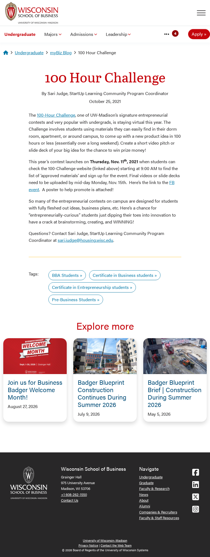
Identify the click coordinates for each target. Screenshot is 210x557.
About (143, 500)
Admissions (81, 34)
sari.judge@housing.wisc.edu (85, 240)
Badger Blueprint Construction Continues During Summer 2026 (102, 393)
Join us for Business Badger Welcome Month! (35, 389)
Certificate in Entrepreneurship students (90, 287)
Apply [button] (197, 34)
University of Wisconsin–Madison (105, 540)
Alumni (144, 506)
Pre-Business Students (74, 299)
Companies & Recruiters (158, 512)
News (143, 494)
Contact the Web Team (116, 545)
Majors (51, 34)
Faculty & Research (154, 488)
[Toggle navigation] (203, 13)
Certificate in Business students (123, 275)
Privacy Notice (88, 545)
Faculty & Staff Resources (159, 517)
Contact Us (69, 500)
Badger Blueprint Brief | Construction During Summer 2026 (175, 393)
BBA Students (65, 275)
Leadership (116, 34)
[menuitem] (20, 34)
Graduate (146, 482)
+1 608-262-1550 (74, 494)
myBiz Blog (61, 52)
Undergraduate (20, 34)
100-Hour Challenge (56, 115)
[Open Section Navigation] (167, 34)
